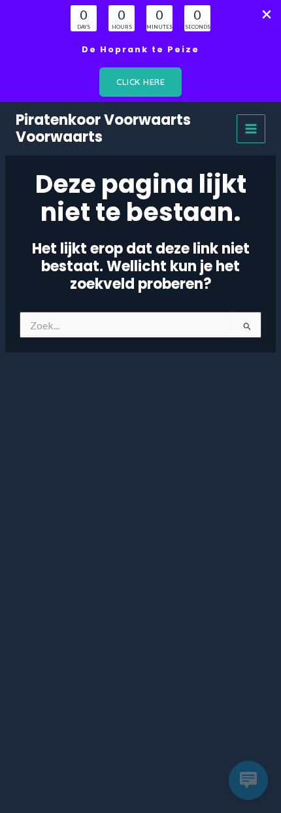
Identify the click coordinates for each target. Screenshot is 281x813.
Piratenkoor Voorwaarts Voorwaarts (103, 128)
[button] (140, 82)
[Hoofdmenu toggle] (251, 128)
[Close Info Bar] (266, 15)
